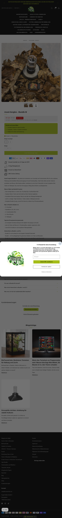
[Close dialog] (60, 243)
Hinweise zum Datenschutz (46, 271)
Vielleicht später (46, 266)
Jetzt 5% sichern (46, 262)
